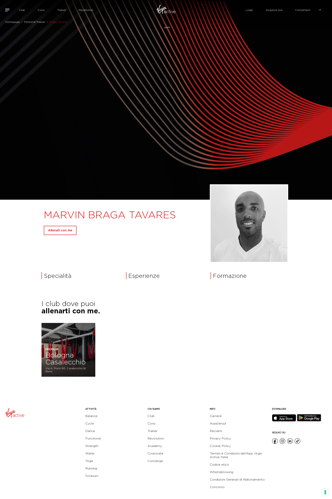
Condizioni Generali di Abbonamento (237, 479)
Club (22, 10)
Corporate (155, 453)
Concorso (217, 487)
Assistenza (218, 423)
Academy (155, 446)
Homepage (12, 21)
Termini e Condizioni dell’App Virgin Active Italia (236, 455)
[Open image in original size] (166, 10)
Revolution (86, 10)
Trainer (61, 10)
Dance (90, 431)
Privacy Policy (220, 438)
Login (249, 10)
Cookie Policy (220, 446)
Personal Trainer (34, 21)
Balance (91, 416)
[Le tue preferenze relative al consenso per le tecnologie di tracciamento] (325, 492)
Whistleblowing (221, 472)
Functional (93, 438)
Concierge (155, 461)
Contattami (302, 10)
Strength (91, 446)
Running (91, 468)
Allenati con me (60, 230)
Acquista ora (274, 10)
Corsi (41, 10)
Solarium (91, 476)
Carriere (216, 416)
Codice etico (219, 464)
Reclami (216, 431)
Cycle (89, 423)
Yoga (89, 461)
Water (90, 453)
